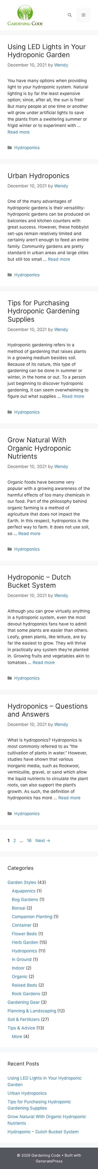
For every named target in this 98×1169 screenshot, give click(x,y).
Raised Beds (24, 985)
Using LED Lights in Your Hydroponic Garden (47, 51)
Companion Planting (32, 916)
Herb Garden (25, 942)
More (17, 1036)
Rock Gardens (26, 993)
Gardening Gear (24, 1002)
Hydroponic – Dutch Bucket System (39, 581)
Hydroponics (27, 147)
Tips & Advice (21, 1027)
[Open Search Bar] (70, 15)
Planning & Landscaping (32, 1010)
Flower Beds (24, 933)
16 (30, 840)
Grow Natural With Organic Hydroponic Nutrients (39, 448)
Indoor (18, 968)
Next (42, 840)
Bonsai (18, 908)
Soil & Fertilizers (24, 1019)
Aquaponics (23, 890)
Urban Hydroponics (38, 176)
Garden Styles (22, 882)
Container (21, 925)
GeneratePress (49, 1161)
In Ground (22, 959)
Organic (19, 976)
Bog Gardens (25, 899)
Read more (19, 132)
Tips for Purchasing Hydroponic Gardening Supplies (43, 311)
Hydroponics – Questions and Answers (48, 710)
